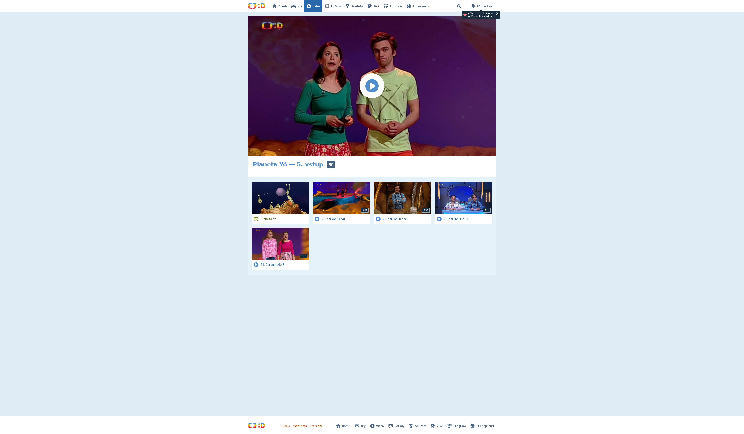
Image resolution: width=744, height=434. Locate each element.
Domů (282, 6)
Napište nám (300, 426)
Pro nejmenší (421, 6)
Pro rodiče (316, 426)
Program (396, 6)
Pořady (336, 6)
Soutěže (357, 6)
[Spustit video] (372, 86)
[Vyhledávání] (459, 6)
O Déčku (285, 426)
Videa (316, 6)
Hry (299, 6)
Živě (376, 6)
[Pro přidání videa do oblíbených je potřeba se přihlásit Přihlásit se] (331, 164)
